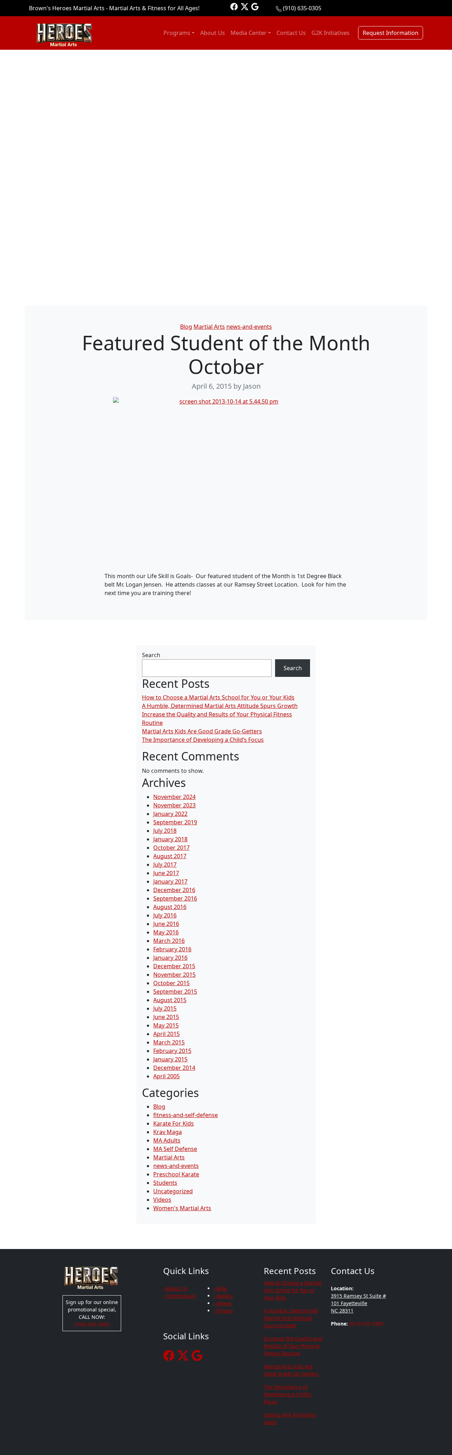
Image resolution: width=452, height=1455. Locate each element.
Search (151, 655)
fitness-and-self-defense (185, 1115)
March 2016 (169, 941)
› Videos (223, 1303)
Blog (186, 327)
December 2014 (174, 1068)
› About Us (175, 1288)
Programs (176, 33)
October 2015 (171, 983)
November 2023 (174, 805)
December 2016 (174, 890)
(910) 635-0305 (302, 8)
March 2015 (169, 1042)
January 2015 (170, 1059)
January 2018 (170, 839)
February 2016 (172, 949)
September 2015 (175, 991)
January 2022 (170, 814)
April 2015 (166, 1034)
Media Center (249, 33)
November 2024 (174, 797)
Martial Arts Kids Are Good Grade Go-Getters (202, 731)
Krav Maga (167, 1132)
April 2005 (166, 1076)
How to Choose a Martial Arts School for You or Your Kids (218, 697)
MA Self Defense (175, 1149)
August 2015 (169, 1000)
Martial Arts (209, 327)
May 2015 (166, 1025)
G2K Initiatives (330, 33)
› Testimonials (179, 1295)
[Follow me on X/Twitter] (245, 6)
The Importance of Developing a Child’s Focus (203, 740)
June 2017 (166, 873)
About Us (212, 33)
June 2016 (166, 924)
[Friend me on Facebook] (234, 6)
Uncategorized (173, 1191)
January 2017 (170, 881)
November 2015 (174, 974)
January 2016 (170, 958)
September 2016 (175, 898)
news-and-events (249, 327)
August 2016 (169, 907)
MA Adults (166, 1140)
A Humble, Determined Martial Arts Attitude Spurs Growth (220, 706)
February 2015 (172, 1051)
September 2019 (175, 822)
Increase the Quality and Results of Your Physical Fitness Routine (293, 1346)
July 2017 (165, 864)
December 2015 (174, 966)
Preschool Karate (176, 1174)
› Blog (220, 1288)
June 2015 (166, 1017)
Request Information (390, 33)
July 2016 (165, 915)
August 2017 (169, 856)
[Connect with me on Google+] (255, 6)
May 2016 (166, 932)
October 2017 (171, 847)
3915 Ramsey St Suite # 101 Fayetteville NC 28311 (358, 1303)
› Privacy (223, 1310)
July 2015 (165, 1008)
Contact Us (291, 33)
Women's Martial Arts (182, 1208)
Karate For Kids (173, 1123)
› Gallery (223, 1295)
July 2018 (165, 831)
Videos (162, 1200)
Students (165, 1183)
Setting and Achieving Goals (290, 1418)
